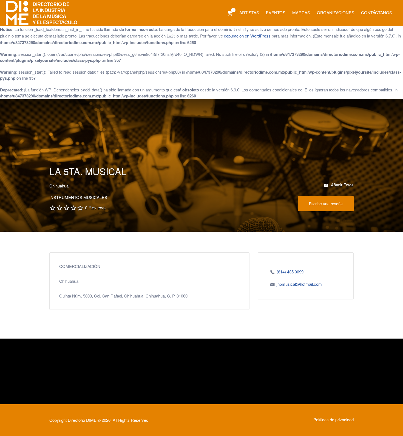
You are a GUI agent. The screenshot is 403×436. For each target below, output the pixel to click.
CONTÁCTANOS (376, 12)
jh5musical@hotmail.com (299, 284)
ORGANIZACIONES (335, 12)
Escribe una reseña (326, 203)
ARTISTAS (249, 12)
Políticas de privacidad (333, 419)
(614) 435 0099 (290, 272)
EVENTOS (275, 12)
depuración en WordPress (247, 36)
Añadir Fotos (342, 184)
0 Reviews (95, 207)
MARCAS (301, 12)
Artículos (230, 13)
